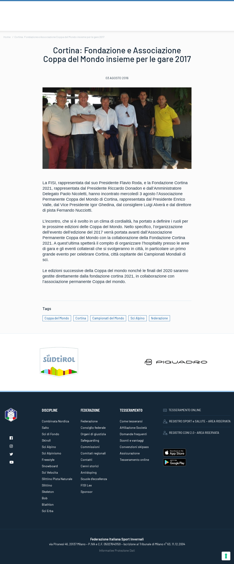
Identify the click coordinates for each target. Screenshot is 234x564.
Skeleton (48, 492)
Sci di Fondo (50, 434)
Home (7, 36)
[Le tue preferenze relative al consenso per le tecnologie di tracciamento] (226, 556)
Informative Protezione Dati (117, 550)
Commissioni (90, 447)
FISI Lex (86, 485)
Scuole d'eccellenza (94, 479)
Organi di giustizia (93, 434)
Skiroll (46, 440)
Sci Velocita (50, 472)
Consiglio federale (93, 427)
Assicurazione (130, 453)
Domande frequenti (133, 434)
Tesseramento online (134, 459)
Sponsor (87, 492)
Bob (45, 498)
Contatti (86, 459)
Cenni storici (90, 466)
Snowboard (50, 466)
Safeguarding (90, 440)
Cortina (80, 318)
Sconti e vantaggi (132, 440)
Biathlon (48, 504)
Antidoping (88, 472)
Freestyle (48, 459)
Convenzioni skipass (134, 447)
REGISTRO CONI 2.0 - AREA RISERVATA (194, 432)
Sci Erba (47, 511)
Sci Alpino (137, 318)
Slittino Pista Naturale (57, 479)
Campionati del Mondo (108, 318)
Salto (45, 427)
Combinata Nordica (55, 421)
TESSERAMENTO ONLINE (185, 410)
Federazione (89, 421)
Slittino (47, 485)
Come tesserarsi (131, 421)
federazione (159, 318)
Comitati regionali (93, 453)
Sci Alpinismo (51, 453)
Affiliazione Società (133, 427)
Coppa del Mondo (57, 318)
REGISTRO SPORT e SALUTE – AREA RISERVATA (200, 421)
